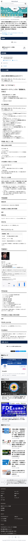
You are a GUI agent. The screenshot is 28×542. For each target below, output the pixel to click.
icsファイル (15, 60)
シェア (18, 351)
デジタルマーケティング (18, 33)
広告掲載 (2, 508)
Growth (5, 66)
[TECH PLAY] (14, 1)
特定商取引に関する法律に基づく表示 (8, 531)
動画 (2, 495)
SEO (3, 33)
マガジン (2, 493)
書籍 (15, 495)
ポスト (13, 351)
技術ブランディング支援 (6, 506)
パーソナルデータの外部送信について (8, 533)
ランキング (16, 497)
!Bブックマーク (23, 351)
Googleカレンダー (8, 60)
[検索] (25, 3)
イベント (4, 482)
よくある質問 (3, 518)
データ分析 (10, 34)
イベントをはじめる (18, 518)
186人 (24, 369)
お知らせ (16, 516)
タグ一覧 (2, 499)
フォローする (22, 366)
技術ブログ (16, 493)
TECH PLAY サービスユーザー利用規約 (9, 527)
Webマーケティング (8, 33)
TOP (2, 482)
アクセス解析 (4, 34)
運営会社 (2, 510)
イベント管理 (3, 520)
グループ (2, 497)
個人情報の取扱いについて (6, 529)
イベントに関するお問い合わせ (14, 346)
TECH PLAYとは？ (4, 516)
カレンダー (16, 491)
